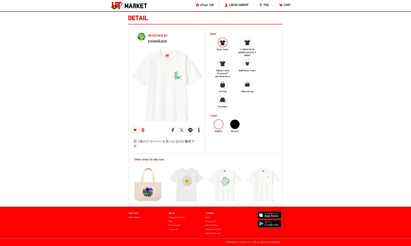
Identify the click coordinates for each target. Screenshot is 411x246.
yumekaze (157, 40)
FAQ (170, 221)
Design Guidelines (177, 217)
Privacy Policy (212, 225)
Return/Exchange (213, 233)
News (208, 217)
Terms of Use (211, 221)
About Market (134, 217)
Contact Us (173, 229)
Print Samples (174, 225)
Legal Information (213, 229)
